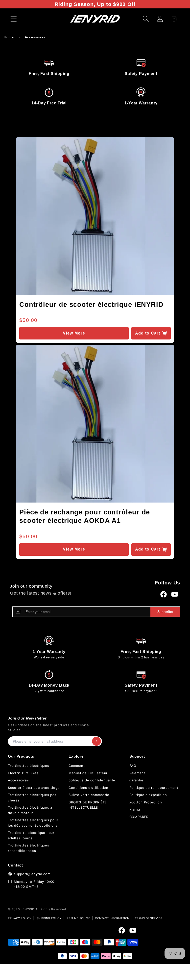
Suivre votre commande (89, 795)
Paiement (137, 773)
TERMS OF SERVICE (149, 918)
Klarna (134, 809)
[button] (13, 19)
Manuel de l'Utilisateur (88, 773)
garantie (136, 780)
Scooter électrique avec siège (34, 788)
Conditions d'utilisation (88, 788)
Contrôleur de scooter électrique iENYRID (91, 304)
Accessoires (35, 37)
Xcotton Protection (145, 802)
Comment (77, 766)
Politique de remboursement (153, 788)
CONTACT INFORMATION (112, 918)
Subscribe (165, 612)
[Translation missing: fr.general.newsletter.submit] (96, 741)
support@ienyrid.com (32, 874)
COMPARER (138, 817)
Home (9, 37)
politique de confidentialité (92, 780)
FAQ (132, 766)
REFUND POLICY (78, 918)
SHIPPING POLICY (49, 918)
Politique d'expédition (148, 795)
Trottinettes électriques (28, 766)
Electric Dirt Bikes (23, 773)
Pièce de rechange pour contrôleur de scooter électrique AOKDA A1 (84, 516)
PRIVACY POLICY (19, 918)
